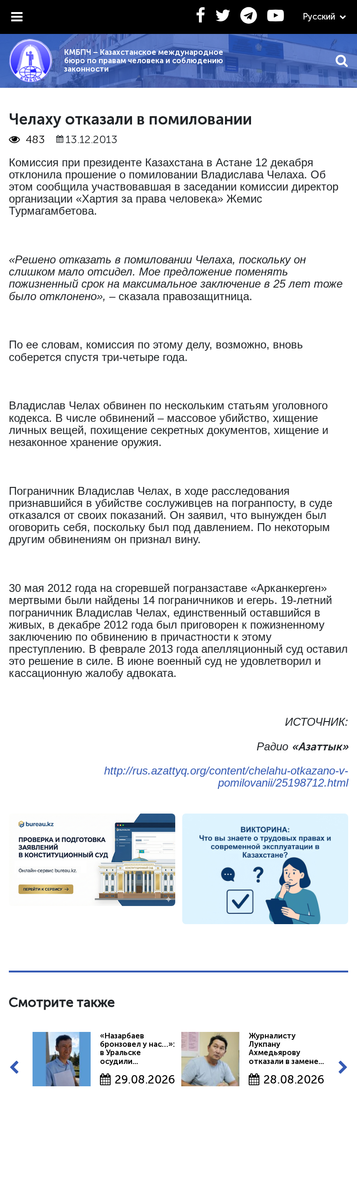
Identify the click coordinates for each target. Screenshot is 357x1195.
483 (35, 139)
